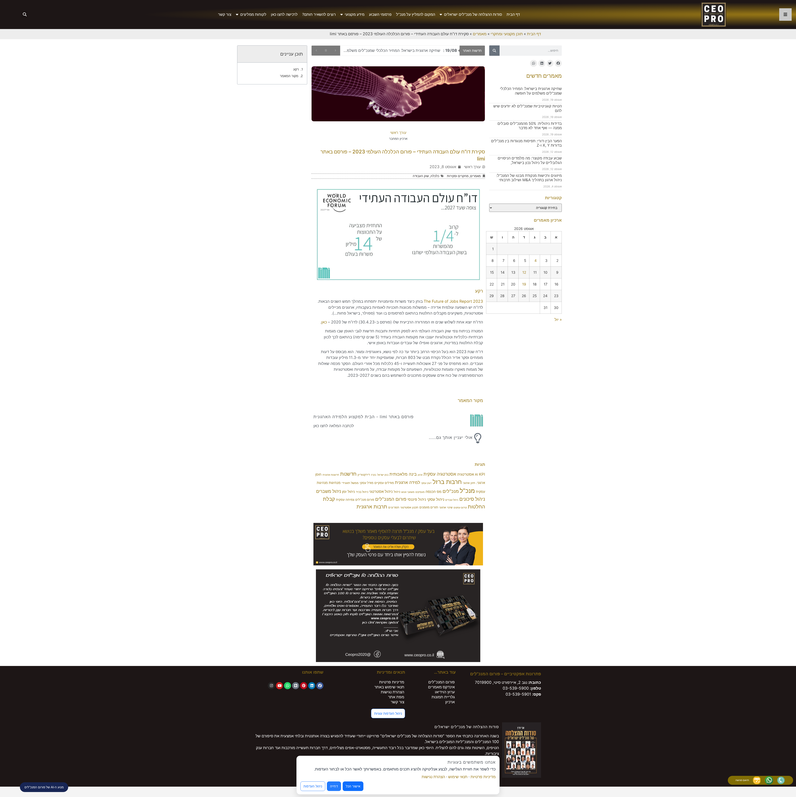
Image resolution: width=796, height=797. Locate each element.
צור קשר (224, 14)
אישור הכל (353, 786)
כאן (324, 322)
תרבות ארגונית (372, 506)
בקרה (373, 475)
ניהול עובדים (451, 499)
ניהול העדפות (312, 786)
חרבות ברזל (447, 481)
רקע (296, 69)
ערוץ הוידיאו (445, 692)
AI (476, 474)
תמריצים (393, 507)
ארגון (420, 475)
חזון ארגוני (469, 483)
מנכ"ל (467, 490)
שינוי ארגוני (446, 507)
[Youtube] (279, 685)
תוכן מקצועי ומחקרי (507, 34)
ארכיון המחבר (398, 139)
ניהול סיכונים (472, 499)
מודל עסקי (366, 483)
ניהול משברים (328, 491)
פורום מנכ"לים (364, 500)
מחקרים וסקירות (457, 176)
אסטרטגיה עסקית (439, 474)
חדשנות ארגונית (331, 474)
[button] (24, 14)
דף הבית (513, 14)
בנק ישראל (382, 474)
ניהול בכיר (362, 491)
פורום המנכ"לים (390, 499)
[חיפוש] (494, 50)
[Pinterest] (303, 685)
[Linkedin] (311, 685)
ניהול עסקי (435, 499)
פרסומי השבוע (380, 14)
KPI (482, 474)
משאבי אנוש (407, 491)
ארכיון (450, 702)
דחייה (334, 786)
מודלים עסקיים (384, 483)
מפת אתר (396, 697)
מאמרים (480, 34)
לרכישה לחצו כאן (284, 14)
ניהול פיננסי (416, 499)
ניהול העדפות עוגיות (388, 713)
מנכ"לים (451, 491)
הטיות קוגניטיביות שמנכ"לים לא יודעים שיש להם (409, 50)
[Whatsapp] (287, 685)
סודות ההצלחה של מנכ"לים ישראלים (473, 14)
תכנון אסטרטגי (409, 507)
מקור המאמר (289, 76)
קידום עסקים (460, 507)
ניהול (397, 492)
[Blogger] (295, 685)
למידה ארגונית (407, 482)
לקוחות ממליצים (253, 14)
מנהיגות (335, 483)
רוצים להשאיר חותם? (319, 14)
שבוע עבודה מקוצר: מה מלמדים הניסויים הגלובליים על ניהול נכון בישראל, (530, 160)
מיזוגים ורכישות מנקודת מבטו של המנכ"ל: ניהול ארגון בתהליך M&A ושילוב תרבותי (529, 177)
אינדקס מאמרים (441, 687)
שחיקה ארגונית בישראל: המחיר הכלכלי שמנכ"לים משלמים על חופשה (531, 90)
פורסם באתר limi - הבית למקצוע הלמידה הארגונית (363, 416)
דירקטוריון (364, 474)
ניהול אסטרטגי (381, 491)
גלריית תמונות (443, 697)
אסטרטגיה (465, 474)
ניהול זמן (348, 492)
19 (524, 284)
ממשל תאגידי (350, 483)
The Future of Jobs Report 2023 (453, 301)
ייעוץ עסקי (426, 483)
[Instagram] (271, 685)
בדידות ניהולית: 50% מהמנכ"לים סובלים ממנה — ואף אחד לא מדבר (530, 125)
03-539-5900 (516, 688)
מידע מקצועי (354, 14)
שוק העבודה (421, 176)
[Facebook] (319, 685)
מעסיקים (420, 491)
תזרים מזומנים (428, 507)
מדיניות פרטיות (391, 682)
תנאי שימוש (457, 776)
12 (524, 272)
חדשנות (348, 474)
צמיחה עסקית (345, 500)
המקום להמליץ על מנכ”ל (415, 14)
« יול (558, 319)
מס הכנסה (434, 492)
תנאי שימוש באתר (389, 687)
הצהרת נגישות (392, 692)
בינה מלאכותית (403, 474)
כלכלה (435, 176)
